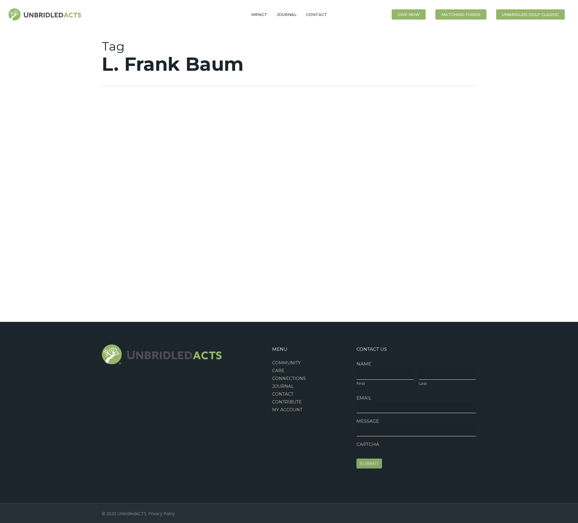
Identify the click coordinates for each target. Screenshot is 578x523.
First (361, 383)
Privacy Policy (161, 513)
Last (423, 383)
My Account (287, 409)
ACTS (16, 132)
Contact (282, 394)
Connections (289, 378)
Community (286, 363)
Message (370, 421)
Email (363, 398)
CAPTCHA (367, 444)
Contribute (287, 402)
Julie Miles (20, 314)
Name (363, 364)
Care (278, 370)
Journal (283, 386)
